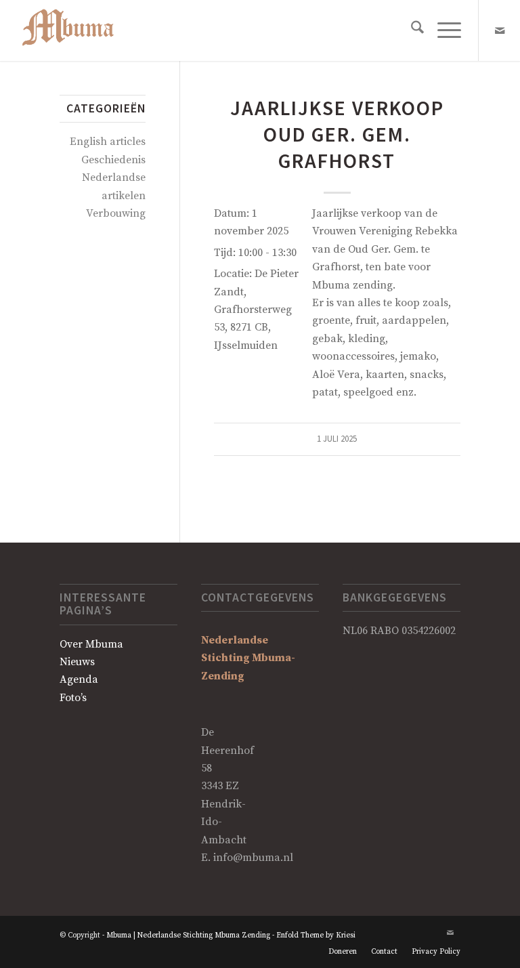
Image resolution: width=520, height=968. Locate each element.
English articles (108, 141)
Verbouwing (116, 213)
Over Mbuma (91, 644)
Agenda (79, 679)
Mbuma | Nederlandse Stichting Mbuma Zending (188, 935)
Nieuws (77, 662)
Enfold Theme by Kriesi (315, 935)
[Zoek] (410, 30)
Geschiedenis (113, 160)
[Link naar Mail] (500, 30)
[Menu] (442, 30)
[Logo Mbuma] (76, 30)
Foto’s (73, 697)
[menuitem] (410, 30)
